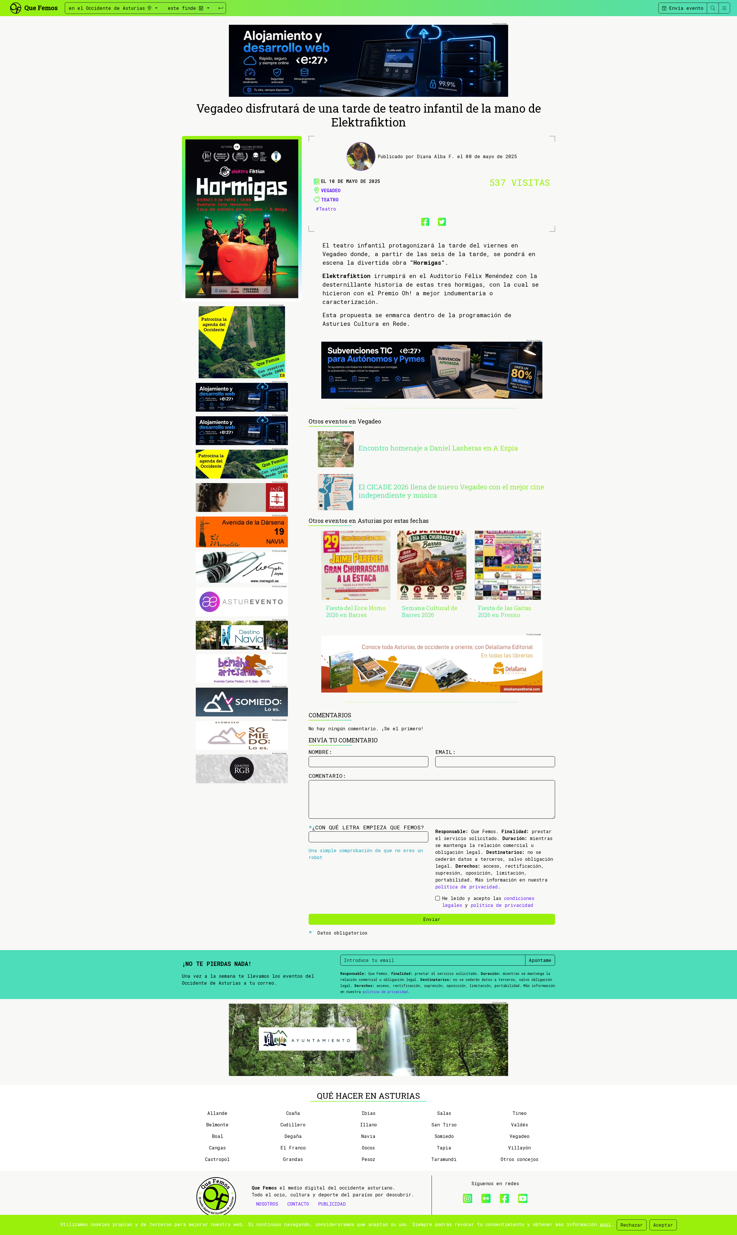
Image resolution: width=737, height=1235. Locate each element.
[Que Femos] (33, 7)
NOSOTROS (267, 1204)
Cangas (217, 1148)
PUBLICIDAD (332, 1204)
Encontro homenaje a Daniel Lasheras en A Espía (438, 448)
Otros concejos (519, 1159)
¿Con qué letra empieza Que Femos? (366, 827)
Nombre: (320, 751)
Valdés (519, 1124)
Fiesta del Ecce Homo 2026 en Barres (355, 611)
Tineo (519, 1113)
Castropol (217, 1159)
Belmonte (217, 1124)
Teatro (330, 199)
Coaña (293, 1113)
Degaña (293, 1136)
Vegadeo (331, 190)
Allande (217, 1113)
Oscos (368, 1148)
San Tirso (444, 1124)
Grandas (293, 1159)
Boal (217, 1136)
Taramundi (444, 1159)
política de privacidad (466, 887)
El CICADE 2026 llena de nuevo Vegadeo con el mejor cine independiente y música (451, 491)
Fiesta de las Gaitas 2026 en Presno (504, 611)
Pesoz (368, 1159)
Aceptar (663, 1225)
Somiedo (444, 1136)
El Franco (293, 1148)
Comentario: (327, 775)
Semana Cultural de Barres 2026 (429, 611)
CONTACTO (298, 1204)
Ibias (368, 1113)
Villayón (519, 1148)
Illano (368, 1124)
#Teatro (326, 209)
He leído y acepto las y (488, 901)
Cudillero (292, 1124)
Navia (368, 1136)
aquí (605, 1224)
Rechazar (631, 1225)
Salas (444, 1113)
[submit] (221, 8)
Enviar (431, 919)
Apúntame (540, 960)
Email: (445, 751)
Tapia (444, 1148)
